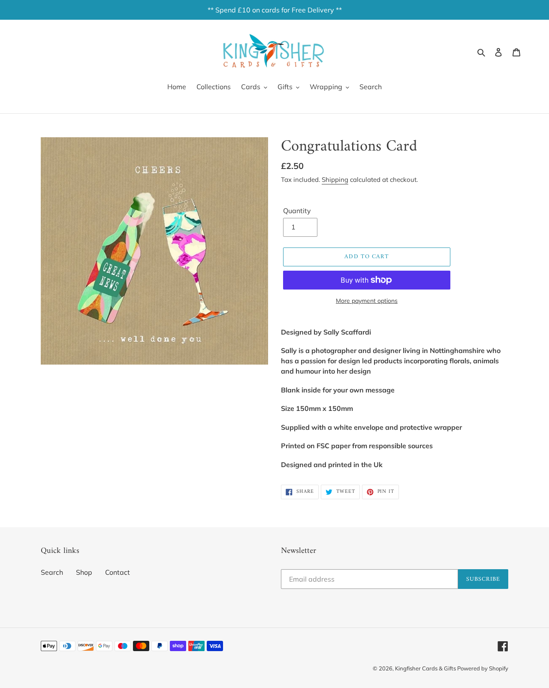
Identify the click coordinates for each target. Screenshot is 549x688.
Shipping (335, 179)
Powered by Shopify (482, 668)
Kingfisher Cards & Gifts (426, 668)
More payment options (367, 301)
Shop (84, 572)
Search (52, 572)
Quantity (297, 210)
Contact (117, 572)
